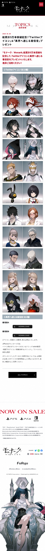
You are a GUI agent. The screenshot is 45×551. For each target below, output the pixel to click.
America (37, 454)
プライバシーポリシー (14, 469)
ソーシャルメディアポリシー (29, 469)
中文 (41, 454)
